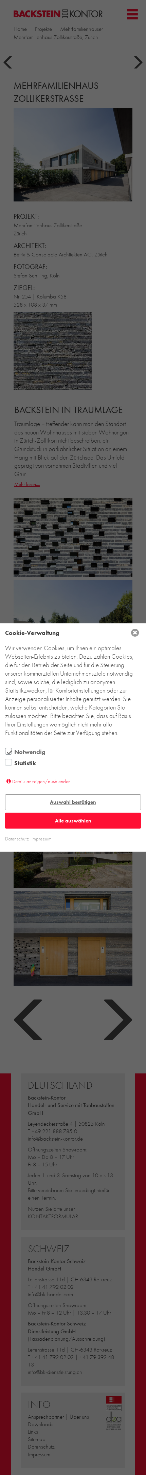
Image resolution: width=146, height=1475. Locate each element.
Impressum (42, 838)
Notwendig (29, 752)
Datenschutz (17, 838)
